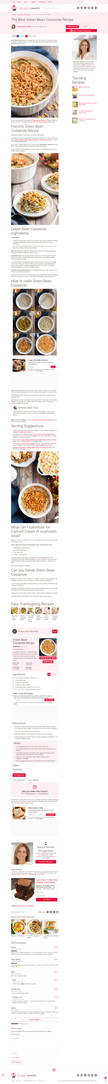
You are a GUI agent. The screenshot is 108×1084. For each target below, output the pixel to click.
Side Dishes (27, 14)
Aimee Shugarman (22, 26)
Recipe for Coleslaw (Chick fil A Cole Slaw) (87, 119)
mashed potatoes (19, 139)
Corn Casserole (43, 122)
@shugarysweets (30, 793)
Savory (26, 2)
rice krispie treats (43, 855)
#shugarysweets (43, 793)
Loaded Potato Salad (55, 617)
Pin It (54, 631)
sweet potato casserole (31, 139)
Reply (56, 947)
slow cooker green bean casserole (41, 420)
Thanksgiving (30, 906)
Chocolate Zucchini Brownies (86, 95)
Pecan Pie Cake (46, 447)
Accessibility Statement (84, 1080)
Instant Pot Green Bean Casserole (36, 120)
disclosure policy (33, 874)
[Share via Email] (57, 912)
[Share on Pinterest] (51, 912)
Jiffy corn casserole (46, 139)
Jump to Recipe (72, 26)
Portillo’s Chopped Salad (23, 617)
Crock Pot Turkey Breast (43, 434)
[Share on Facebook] (48, 912)
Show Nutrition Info (19, 775)
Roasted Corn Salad (14, 617)
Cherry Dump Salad (46, 617)
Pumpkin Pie (42, 445)
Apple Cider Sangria (28, 443)
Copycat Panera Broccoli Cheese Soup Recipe (88, 103)
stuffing (34, 436)
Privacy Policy (94, 1080)
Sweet (18, 2)
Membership (42, 2)
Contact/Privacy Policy (30, 1080)
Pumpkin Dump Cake (19, 447)
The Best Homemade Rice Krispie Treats (86, 111)
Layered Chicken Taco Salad (31, 618)
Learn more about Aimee (46, 861)
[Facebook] (85, 8)
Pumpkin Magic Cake (32, 447)
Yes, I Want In (46, 899)
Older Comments (35, 1019)
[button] (26, 26)
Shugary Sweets (35, 8)
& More (50, 2)
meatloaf (15, 432)
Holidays (33, 2)
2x (52, 674)
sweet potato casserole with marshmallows (33, 439)
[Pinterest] (92, 8)
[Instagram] (78, 8)
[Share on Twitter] (54, 912)
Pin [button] (48, 658)
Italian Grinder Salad (38, 617)
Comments (85, 26)
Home (13, 2)
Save (42, 658)
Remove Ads (48, 661)
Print (53, 658)
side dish (51, 430)
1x (49, 674)
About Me (18, 1080)
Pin (94, 26)
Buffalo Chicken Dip (84, 87)
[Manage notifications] (3, 1075)
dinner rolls (26, 441)
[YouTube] (81, 8)
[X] (89, 8)
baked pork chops (25, 432)
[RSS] (96, 8)
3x (55, 674)
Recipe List (20, 14)
